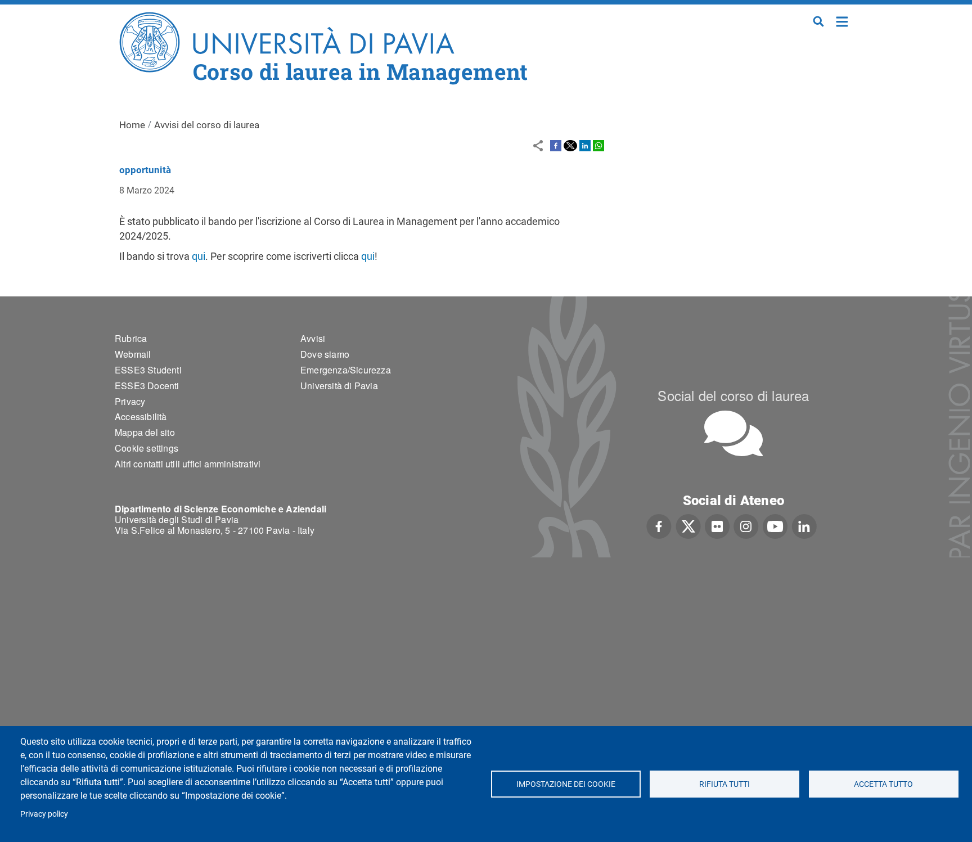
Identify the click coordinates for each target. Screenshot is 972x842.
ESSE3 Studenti (148, 369)
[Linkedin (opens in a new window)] (804, 525)
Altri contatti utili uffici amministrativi (187, 463)
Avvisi (312, 338)
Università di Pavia (339, 385)
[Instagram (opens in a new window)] (746, 525)
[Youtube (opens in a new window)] (775, 525)
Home (842, 20)
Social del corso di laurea (733, 395)
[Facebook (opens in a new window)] (659, 525)
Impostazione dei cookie (565, 784)
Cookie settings (146, 448)
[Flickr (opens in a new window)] (717, 525)
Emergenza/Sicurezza (345, 369)
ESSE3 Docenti (147, 385)
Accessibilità (141, 416)
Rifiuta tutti (724, 784)
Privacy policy (44, 813)
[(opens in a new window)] (555, 145)
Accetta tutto (883, 784)
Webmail (133, 354)
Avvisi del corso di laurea (206, 124)
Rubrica (131, 338)
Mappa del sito (145, 432)
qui (198, 256)
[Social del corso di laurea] (733, 433)
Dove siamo (324, 354)
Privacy (130, 401)
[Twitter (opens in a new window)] (688, 525)
